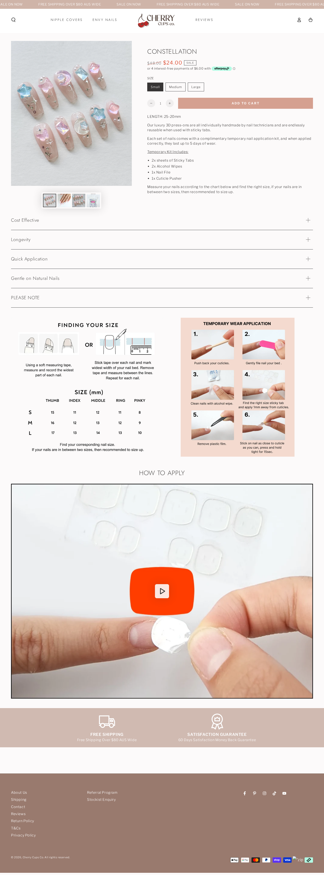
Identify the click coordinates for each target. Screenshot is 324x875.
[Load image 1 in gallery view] (49, 200)
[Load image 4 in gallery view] (93, 200)
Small (155, 87)
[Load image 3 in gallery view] (78, 200)
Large (196, 87)
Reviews (18, 814)
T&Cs (15, 828)
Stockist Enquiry (101, 799)
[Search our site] (13, 20)
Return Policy (22, 821)
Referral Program (102, 792)
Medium (175, 87)
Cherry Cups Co (33, 857)
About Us (19, 792)
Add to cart (246, 103)
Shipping (19, 799)
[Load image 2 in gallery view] (64, 200)
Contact (18, 807)
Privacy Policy (23, 835)
